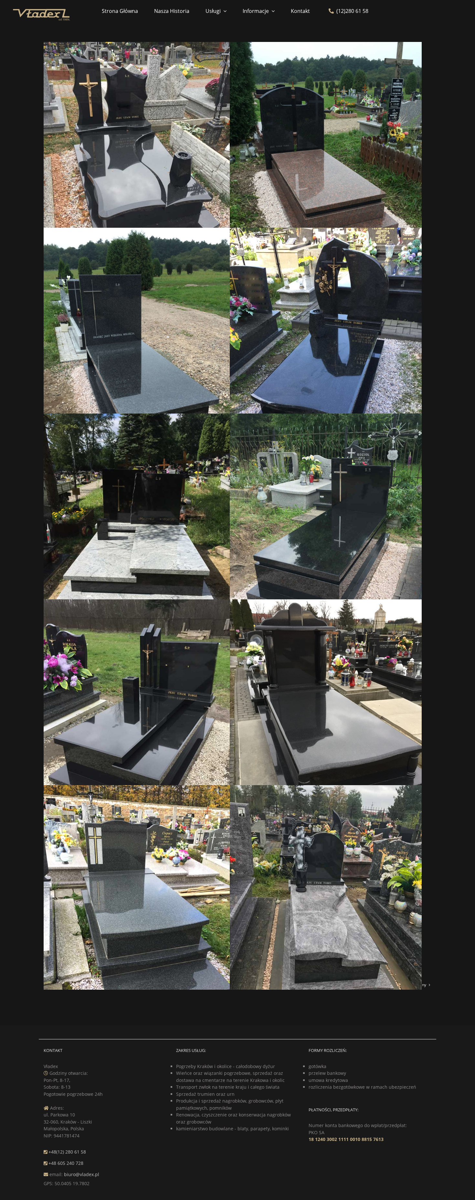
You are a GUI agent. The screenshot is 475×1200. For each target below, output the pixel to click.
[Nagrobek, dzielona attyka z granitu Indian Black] (140, 45)
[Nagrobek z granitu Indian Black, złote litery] (140, 603)
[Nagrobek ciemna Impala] (326, 231)
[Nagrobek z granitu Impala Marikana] (140, 788)
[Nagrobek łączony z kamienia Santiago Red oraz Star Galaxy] (326, 45)
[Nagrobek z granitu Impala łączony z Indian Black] (140, 231)
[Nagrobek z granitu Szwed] (326, 603)
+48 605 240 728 (65, 1163)
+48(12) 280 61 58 (67, 1152)
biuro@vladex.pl (81, 1174)
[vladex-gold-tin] (41, 9)
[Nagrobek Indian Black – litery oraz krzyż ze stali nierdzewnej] (326, 417)
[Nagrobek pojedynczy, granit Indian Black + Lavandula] (326, 788)
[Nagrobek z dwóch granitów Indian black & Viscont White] (140, 417)
